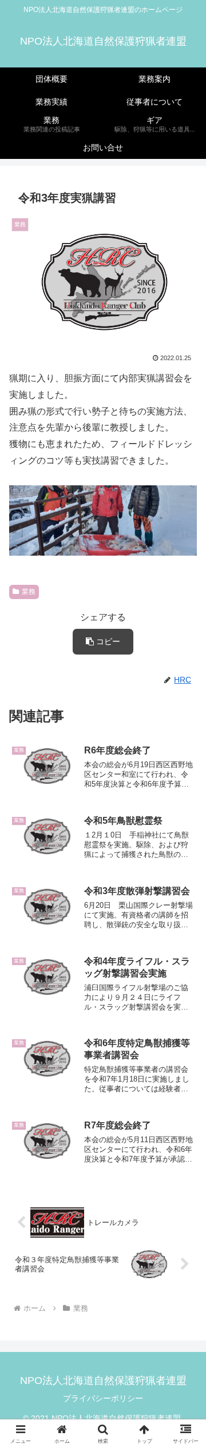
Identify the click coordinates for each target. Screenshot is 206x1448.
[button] (103, 642)
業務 (28, 592)
